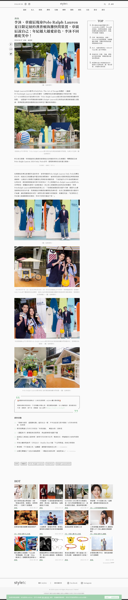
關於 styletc (42, 583)
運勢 (71, 10)
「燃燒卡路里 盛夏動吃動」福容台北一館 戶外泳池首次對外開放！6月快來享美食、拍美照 (47, 423)
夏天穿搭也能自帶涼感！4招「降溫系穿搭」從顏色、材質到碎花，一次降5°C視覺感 (25, 503)
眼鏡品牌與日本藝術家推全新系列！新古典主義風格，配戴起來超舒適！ (51, 555)
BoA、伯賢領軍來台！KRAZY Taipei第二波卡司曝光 (102, 48)
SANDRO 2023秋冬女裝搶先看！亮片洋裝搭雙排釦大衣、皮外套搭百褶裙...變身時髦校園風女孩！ (76, 503)
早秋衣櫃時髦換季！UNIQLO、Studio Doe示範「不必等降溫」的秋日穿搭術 (46, 443)
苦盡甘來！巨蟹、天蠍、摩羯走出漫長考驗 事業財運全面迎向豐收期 (101, 56)
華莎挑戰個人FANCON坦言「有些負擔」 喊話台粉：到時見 (39, 428)
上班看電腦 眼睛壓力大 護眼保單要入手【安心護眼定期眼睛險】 (101, 529)
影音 (95, 10)
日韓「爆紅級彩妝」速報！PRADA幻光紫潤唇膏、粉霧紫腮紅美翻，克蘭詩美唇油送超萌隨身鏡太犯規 (102, 40)
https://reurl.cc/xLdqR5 (56, 408)
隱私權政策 (46, 597)
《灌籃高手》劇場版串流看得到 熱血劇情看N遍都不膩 (37, 432)
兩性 (79, 10)
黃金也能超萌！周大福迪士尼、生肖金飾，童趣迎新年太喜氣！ (76, 554)
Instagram (88, 583)
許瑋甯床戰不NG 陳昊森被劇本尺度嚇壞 (101, 554)
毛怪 (87, 10)
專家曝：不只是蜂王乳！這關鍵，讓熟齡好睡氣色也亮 (101, 502)
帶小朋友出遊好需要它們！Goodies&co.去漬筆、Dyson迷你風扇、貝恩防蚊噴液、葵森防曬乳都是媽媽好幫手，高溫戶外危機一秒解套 (102, 29)
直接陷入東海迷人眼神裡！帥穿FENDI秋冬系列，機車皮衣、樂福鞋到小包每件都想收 (48, 438)
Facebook (73, 583)
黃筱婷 (30, 40)
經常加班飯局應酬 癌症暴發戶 (25, 527)
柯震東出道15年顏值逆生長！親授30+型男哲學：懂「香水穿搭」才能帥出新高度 (102, 64)
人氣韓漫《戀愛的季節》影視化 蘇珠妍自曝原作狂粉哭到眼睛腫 (51, 528)
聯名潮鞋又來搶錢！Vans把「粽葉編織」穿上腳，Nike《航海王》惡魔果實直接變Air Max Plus (25, 555)
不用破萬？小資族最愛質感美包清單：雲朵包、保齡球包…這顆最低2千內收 (51, 503)
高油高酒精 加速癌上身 (73, 527)
